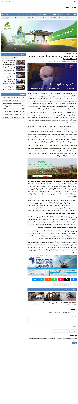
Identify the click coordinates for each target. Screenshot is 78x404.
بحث (3, 14)
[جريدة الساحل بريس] (67, 8)
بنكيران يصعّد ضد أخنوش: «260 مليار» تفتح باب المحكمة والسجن (9, 75)
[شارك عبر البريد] (60, 279)
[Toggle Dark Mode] (7, 14)
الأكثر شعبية (13, 57)
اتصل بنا (74, 1)
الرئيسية (75, 14)
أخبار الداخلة (61, 14)
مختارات (30, 14)
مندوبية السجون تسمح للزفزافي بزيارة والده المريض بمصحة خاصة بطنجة (68, 304)
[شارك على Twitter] (67, 279)
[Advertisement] (29, 7)
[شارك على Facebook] (73, 279)
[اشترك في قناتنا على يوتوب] (7, 18)
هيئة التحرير (74, 61)
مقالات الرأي (21, 14)
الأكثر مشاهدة (21, 57)
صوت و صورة (38, 14)
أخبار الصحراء (53, 14)
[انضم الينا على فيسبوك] (2, 18)
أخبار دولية (45, 14)
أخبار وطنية (68, 14)
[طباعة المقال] (35, 279)
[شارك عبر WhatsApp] (54, 279)
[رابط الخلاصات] (5, 18)
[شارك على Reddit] (48, 279)
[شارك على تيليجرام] (41, 279)
